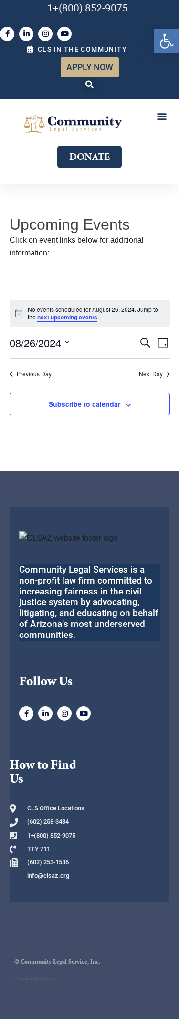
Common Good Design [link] (35, 979)
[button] (90, 84)
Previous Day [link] (34, 374)
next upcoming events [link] (67, 317)
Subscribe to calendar (84, 404)
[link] (166, 41)
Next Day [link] (151, 374)
